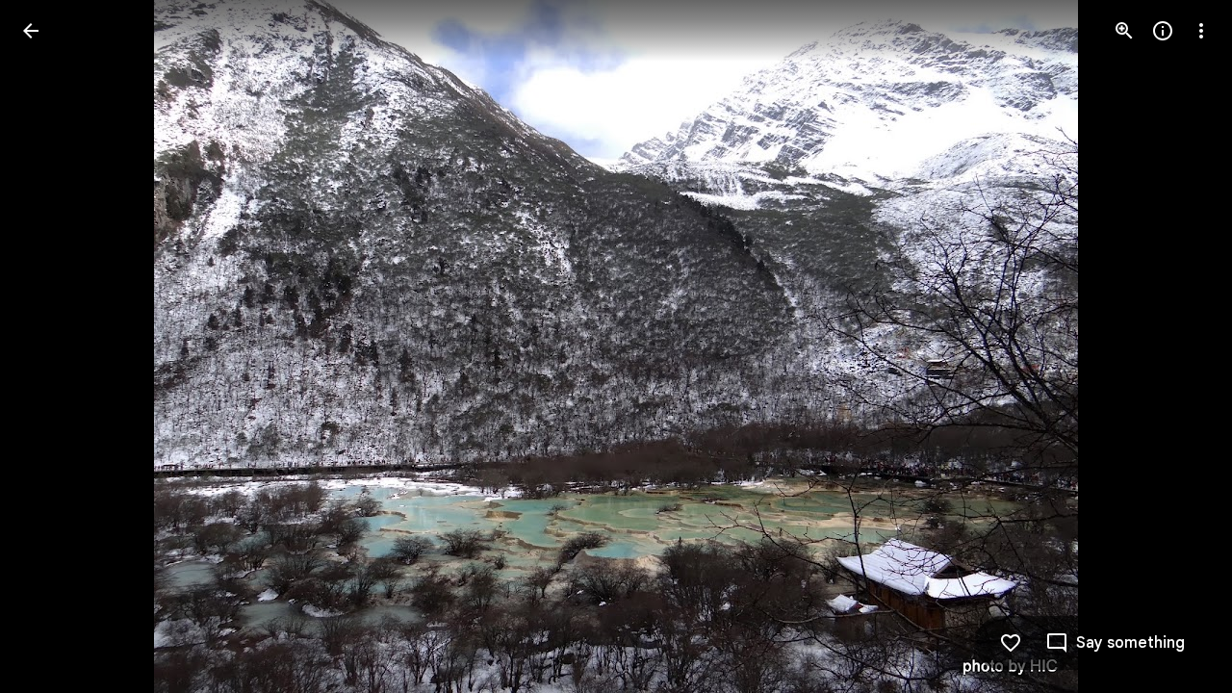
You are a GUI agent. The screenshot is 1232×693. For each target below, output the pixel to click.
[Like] (1010, 642)
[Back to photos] (31, 31)
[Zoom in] (1124, 31)
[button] (54, 346)
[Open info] (1162, 31)
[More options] (1201, 31)
